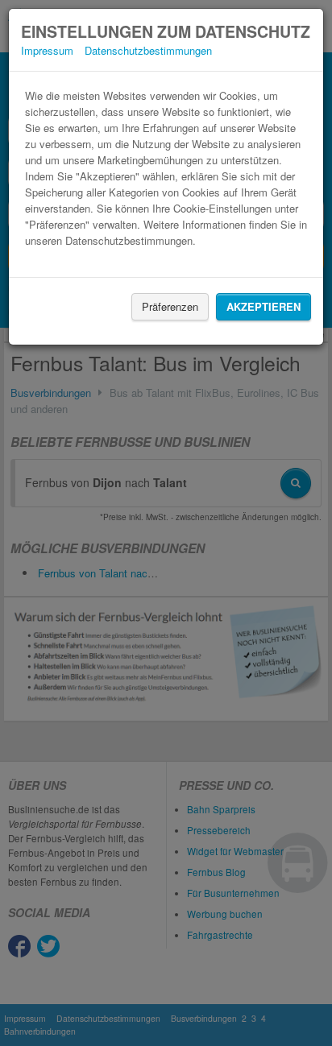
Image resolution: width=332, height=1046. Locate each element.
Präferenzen (170, 306)
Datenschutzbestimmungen (148, 50)
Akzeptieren (263, 306)
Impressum (47, 50)
